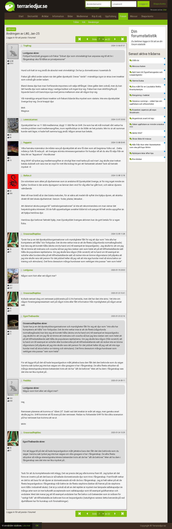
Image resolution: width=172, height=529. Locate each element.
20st (164, 10)
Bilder (70, 16)
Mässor (133, 16)
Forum (123, 16)
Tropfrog (27, 46)
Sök (83, 22)
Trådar (76, 22)
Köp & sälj (96, 16)
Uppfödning (110, 16)
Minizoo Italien (138, 66)
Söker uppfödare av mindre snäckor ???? (147, 125)
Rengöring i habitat (140, 95)
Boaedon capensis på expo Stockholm (143, 111)
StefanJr (27, 175)
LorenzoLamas (30, 119)
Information (58, 16)
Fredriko (27, 380)
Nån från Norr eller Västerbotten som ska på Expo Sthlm (145, 146)
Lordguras (28, 270)
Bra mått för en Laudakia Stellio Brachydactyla (145, 88)
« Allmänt (11, 29)
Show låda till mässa (141, 139)
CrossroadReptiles (32, 234)
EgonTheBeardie (31, 316)
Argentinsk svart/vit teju (143, 118)
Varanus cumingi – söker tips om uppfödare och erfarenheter (146, 102)
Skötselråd (32, 16)
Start (21, 16)
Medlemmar (82, 16)
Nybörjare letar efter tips (143, 153)
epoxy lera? (137, 133)
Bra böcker (137, 159)
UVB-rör (135, 60)
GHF (16, 395)
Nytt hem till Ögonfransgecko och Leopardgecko (146, 73)
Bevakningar (93, 22)
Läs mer (26, 525)
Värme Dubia (138, 81)
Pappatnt (27, 142)
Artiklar (45, 16)
